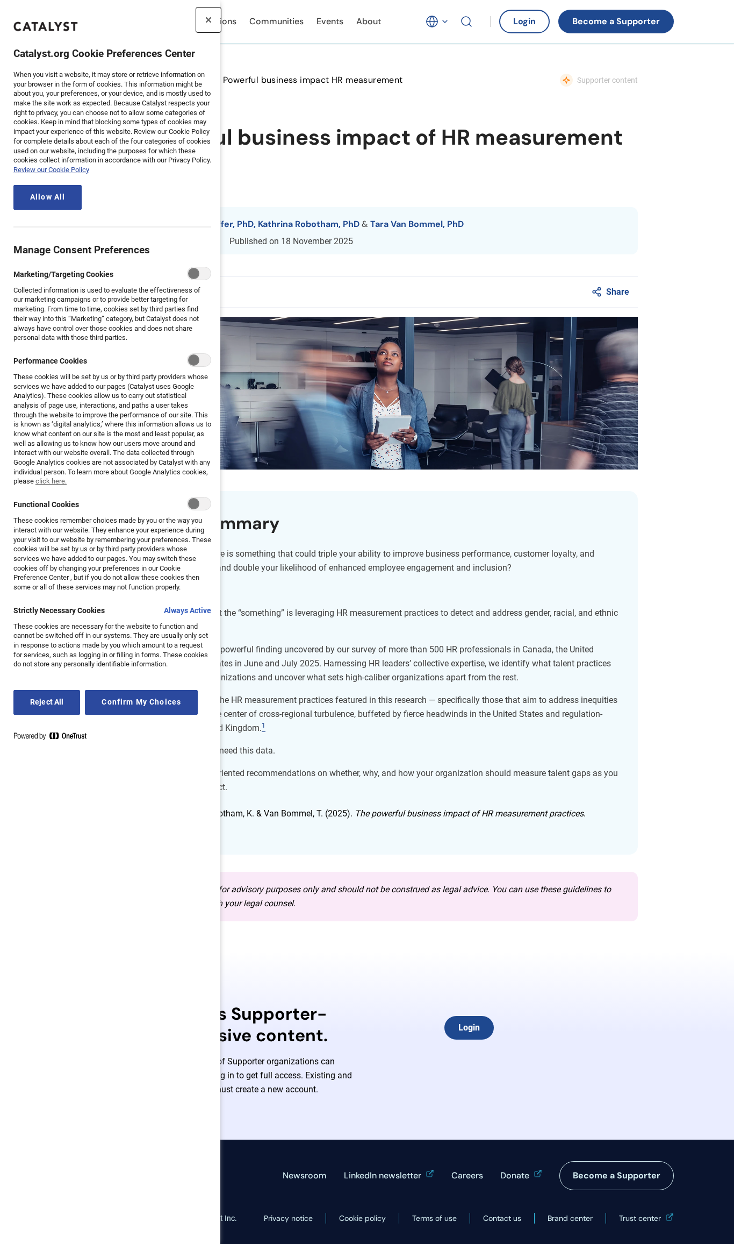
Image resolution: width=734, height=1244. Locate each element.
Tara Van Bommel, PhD (417, 224)
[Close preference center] (208, 20)
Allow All (47, 197)
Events (329, 21)
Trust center (640, 1218)
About (368, 21)
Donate (514, 1175)
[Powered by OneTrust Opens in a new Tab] (54, 738)
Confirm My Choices (141, 702)
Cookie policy (362, 1218)
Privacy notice (288, 1218)
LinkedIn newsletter (382, 1175)
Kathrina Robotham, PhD (308, 224)
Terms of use (434, 1218)
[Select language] (437, 21)
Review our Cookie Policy (51, 170)
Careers (467, 1175)
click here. (51, 481)
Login (524, 21)
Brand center (570, 1218)
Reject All (46, 702)
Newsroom (305, 1175)
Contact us (502, 1218)
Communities (276, 21)
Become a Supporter (616, 21)
